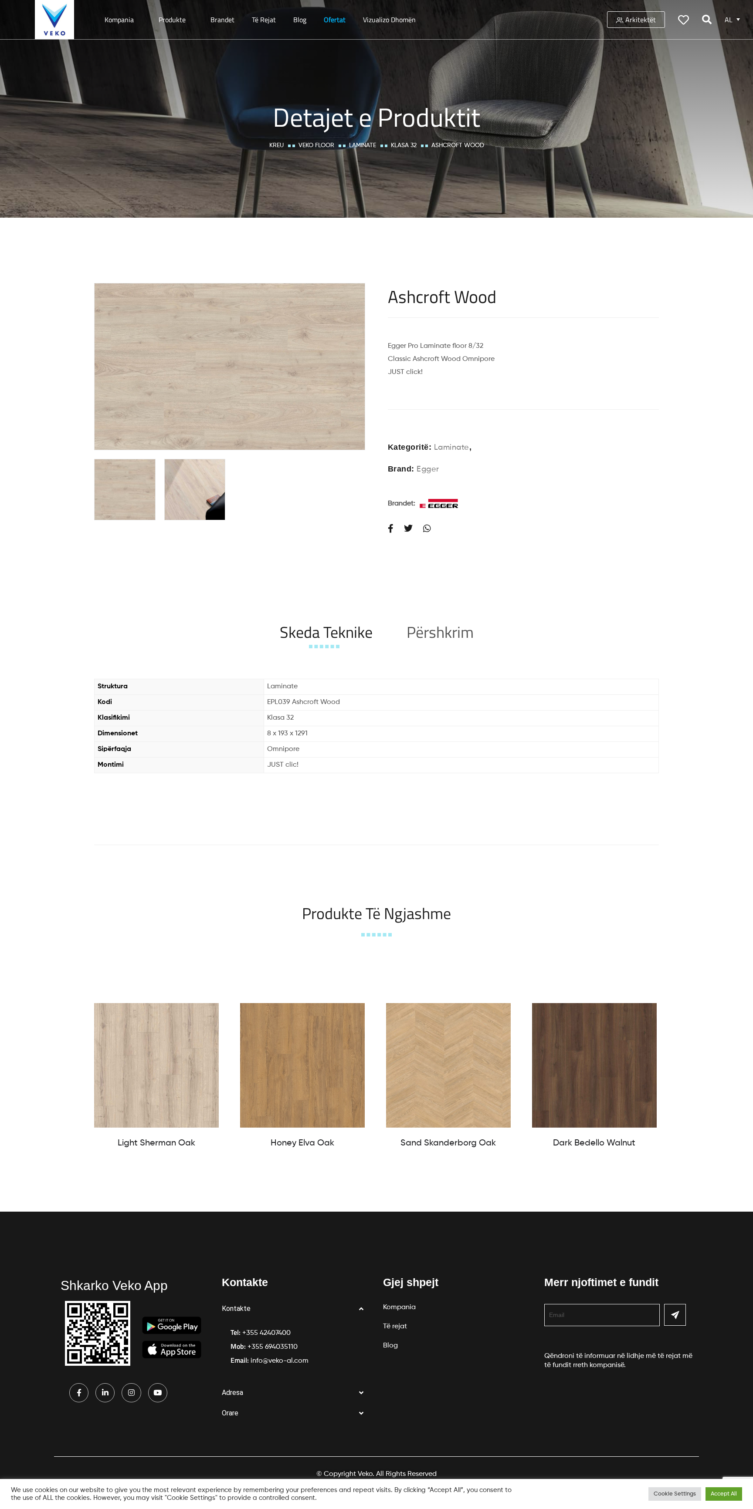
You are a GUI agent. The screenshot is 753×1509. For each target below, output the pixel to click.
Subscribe (675, 1315)
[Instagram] (131, 1392)
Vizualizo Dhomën (389, 19)
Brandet (222, 19)
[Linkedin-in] (105, 1392)
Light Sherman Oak (156, 1143)
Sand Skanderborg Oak (448, 1143)
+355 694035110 (273, 1347)
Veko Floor (316, 145)
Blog (299, 19)
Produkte (172, 19)
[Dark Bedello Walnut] (594, 1065)
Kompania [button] (119, 19)
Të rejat (264, 19)
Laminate (362, 145)
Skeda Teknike (326, 632)
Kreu (276, 145)
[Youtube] (157, 1392)
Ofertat (335, 19)
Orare (230, 1413)
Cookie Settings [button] (675, 1494)
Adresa (232, 1392)
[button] (296, 1309)
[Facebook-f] (78, 1392)
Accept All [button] (724, 1494)
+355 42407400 (266, 1333)
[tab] (326, 632)
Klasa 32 (404, 145)
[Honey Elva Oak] (302, 1065)
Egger (428, 469)
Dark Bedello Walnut (594, 1143)
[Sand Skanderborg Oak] (448, 1065)
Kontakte (236, 1308)
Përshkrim (440, 632)
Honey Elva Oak (302, 1143)
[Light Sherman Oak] (156, 1065)
